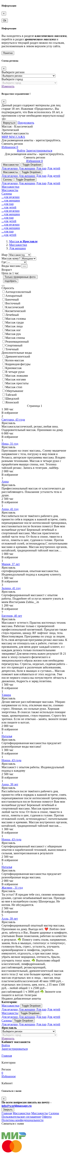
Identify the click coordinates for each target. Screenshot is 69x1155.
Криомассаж (13, 368)
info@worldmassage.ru (17, 1105)
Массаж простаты (17, 383)
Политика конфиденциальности (23, 1120)
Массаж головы (15, 318)
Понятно (8, 53)
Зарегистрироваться (39, 150)
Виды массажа (11, 265)
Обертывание (14, 391)
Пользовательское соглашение (21, 1116)
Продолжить (26, 122)
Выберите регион (13, 72)
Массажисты (10, 172)
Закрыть (8, 1109)
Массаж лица (14, 326)
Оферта (47, 1116)
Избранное (10, 147)
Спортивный (13, 345)
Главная (7, 1055)
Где (4, 262)
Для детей (53, 168)
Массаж (23, 241)
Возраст (7, 269)
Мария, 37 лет (11, 564)
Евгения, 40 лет (12, 615)
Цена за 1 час (10, 273)
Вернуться (9, 122)
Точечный (12, 349)
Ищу (5, 254)
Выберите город (12, 79)
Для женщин (27, 168)
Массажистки (11, 164)
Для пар (41, 168)
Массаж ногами (15, 379)
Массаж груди (14, 322)
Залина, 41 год (11, 588)
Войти (21, 150)
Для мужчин (10, 168)
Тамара (6, 695)
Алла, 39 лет (10, 918)
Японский (12, 402)
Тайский (11, 394)
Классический (14, 307)
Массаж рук (13, 334)
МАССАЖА (13, 136)
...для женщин (11, 200)
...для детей (9, 207)
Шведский (12, 398)
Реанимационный (17, 341)
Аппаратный (13, 295)
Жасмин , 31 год (12, 887)
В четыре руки (15, 371)
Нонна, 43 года (11, 760)
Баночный (12, 299)
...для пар (8, 204)
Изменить (8, 86)
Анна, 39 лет (10, 784)
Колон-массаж (14, 360)
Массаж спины (15, 337)
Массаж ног (13, 330)
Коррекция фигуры (17, 364)
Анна (5, 481)
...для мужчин (11, 197)
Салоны (7, 179)
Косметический (15, 311)
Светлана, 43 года (13, 419)
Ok (4, 20)
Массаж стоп (13, 387)
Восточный (12, 303)
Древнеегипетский (17, 356)
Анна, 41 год (10, 509)
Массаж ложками (16, 375)
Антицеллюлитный (18, 291)
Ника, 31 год (10, 443)
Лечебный (12, 314)
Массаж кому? (11, 258)
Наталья (7, 736)
